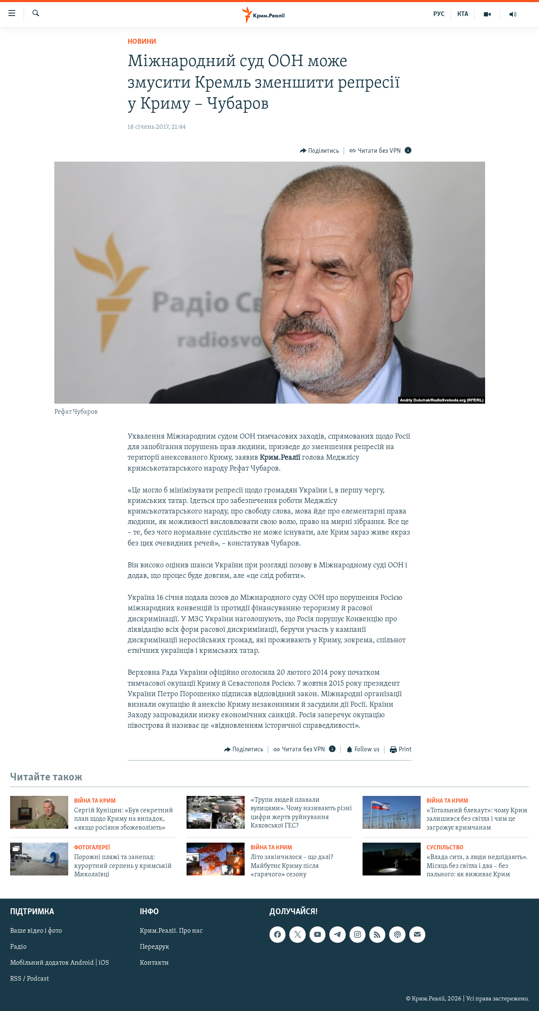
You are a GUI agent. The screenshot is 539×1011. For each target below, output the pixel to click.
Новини (142, 42)
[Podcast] (397, 934)
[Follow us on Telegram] (337, 934)
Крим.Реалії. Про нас (171, 931)
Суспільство (445, 848)
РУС (439, 14)
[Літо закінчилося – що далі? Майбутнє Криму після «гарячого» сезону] (216, 859)
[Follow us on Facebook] (278, 934)
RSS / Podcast (29, 979)
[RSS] (377, 934)
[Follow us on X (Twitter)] (297, 934)
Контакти (154, 963)
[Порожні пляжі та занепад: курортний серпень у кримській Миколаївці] (39, 859)
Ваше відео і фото (36, 931)
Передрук (154, 947)
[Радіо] (513, 14)
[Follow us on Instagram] (358, 934)
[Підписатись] (417, 934)
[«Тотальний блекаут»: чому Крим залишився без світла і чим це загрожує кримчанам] (392, 812)
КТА (462, 14)
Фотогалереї (92, 848)
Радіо (18, 947)
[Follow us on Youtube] (318, 934)
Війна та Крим (95, 801)
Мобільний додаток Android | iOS (59, 963)
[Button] (319, 151)
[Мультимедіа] (487, 14)
